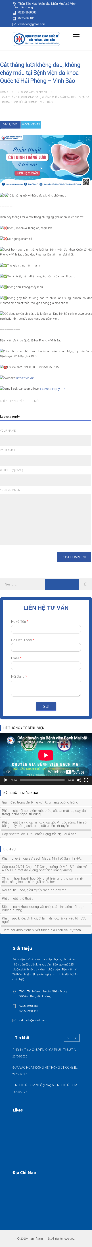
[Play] (6, 780)
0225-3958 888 (28, 1006)
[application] (46, 759)
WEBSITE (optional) (11, 470)
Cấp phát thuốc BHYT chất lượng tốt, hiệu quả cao (39, 834)
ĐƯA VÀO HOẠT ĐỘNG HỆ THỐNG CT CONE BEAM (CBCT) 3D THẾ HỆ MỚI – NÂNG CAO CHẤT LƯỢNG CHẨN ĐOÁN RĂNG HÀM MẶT (46, 1067)
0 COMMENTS (31, 124)
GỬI (46, 706)
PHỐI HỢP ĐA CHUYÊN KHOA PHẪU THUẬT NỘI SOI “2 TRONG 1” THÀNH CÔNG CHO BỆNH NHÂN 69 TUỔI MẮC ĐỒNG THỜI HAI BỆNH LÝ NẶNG (46, 1050)
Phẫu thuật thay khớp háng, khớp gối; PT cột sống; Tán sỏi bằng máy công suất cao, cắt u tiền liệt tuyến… (44, 824)
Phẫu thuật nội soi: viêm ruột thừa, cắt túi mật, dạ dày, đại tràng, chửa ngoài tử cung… (44, 812)
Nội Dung (19, 677)
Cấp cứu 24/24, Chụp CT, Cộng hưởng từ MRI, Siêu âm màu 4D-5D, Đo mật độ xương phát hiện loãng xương (45, 868)
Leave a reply (50, 389)
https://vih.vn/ (25, 378)
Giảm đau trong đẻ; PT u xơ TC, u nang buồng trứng (40, 802)
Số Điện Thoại (22, 640)
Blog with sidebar (34, 92)
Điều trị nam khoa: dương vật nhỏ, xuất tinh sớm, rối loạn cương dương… (43, 908)
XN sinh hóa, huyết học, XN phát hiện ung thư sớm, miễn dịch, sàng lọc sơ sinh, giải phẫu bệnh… (43, 880)
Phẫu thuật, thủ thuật (17, 898)
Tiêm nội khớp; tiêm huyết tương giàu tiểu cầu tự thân (41, 930)
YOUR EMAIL (8, 450)
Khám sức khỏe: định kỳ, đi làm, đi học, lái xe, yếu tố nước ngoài (44, 920)
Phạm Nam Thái (38, 1238)
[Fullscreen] (86, 780)
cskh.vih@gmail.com (32, 24)
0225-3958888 (27, 12)
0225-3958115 (27, 18)
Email (16, 658)
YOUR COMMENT (11, 489)
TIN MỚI (34, 401)
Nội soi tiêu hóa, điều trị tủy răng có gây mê (34, 890)
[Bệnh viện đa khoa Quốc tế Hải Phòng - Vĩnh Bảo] (43, 38)
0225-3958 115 (28, 1011)
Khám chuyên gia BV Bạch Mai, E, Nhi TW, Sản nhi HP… (42, 858)
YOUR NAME (8, 430)
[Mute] (79, 780)
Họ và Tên (19, 622)
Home (4, 92)
